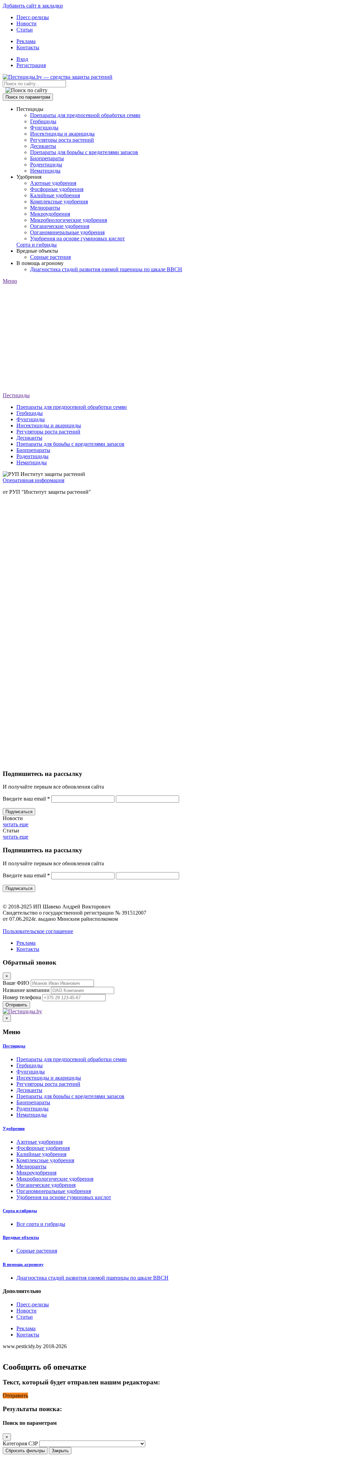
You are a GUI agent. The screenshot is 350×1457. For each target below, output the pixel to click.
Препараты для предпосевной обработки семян (85, 115)
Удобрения (14, 1128)
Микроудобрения (50, 214)
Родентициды (46, 164)
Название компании (26, 990)
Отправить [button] (15, 1395)
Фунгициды (44, 127)
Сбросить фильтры (25, 1450)
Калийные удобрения (55, 195)
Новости (26, 23)
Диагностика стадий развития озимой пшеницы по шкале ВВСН (106, 269)
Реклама (26, 41)
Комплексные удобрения (59, 201)
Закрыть (60, 1450)
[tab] (175, 1046)
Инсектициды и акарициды (62, 134)
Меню (10, 281)
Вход (22, 59)
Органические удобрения (59, 226)
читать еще (15, 824)
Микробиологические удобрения (68, 220)
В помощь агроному (23, 1264)
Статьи (24, 30)
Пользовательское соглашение (38, 931)
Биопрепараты (47, 158)
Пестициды (16, 395)
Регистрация (31, 65)
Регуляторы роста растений (62, 140)
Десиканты (43, 146)
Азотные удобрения (53, 183)
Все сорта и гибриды (40, 1224)
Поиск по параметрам (27, 97)
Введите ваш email (26, 799)
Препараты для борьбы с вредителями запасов (84, 152)
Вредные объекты (21, 1237)
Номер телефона (22, 997)
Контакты (27, 47)
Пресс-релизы (32, 17)
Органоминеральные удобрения (67, 232)
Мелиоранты (45, 208)
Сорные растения (50, 257)
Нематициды (45, 171)
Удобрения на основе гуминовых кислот (77, 238)
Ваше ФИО (16, 983)
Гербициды (43, 121)
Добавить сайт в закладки (33, 6)
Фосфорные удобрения (56, 189)
